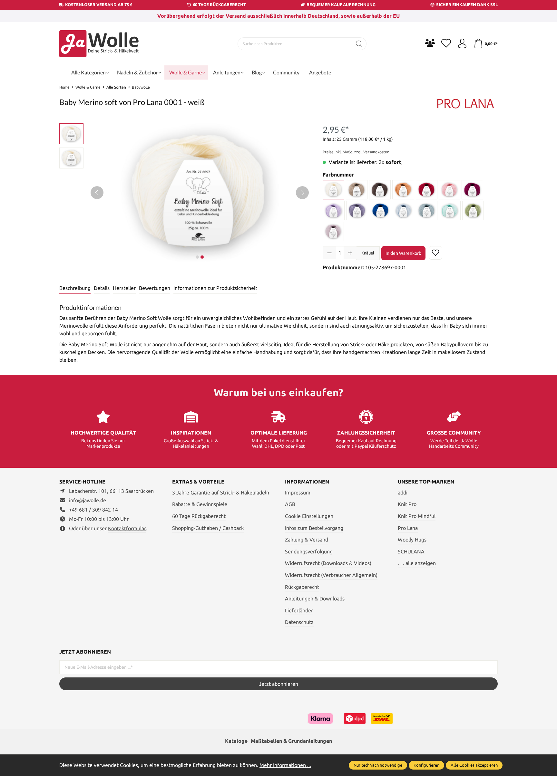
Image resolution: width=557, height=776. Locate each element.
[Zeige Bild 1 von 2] (197, 257)
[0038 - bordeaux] (472, 189)
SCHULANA (411, 551)
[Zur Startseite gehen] (99, 43)
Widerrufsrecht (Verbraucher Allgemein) (331, 575)
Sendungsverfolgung (309, 551)
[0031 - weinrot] (426, 189)
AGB (290, 504)
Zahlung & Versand (306, 539)
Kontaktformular (127, 528)
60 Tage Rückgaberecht (199, 516)
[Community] (430, 43)
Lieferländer (299, 610)
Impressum (297, 492)
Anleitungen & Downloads (315, 598)
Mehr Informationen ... (285, 765)
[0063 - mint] (450, 210)
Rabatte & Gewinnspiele (199, 504)
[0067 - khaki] (473, 210)
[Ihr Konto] (462, 44)
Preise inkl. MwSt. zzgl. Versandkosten (356, 152)
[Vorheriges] (97, 192)
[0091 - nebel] (333, 231)
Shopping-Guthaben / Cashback (208, 528)
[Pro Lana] (465, 103)
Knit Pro (407, 504)
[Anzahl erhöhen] (350, 252)
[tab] (75, 288)
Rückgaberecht (302, 587)
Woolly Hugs (412, 539)
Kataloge (236, 741)
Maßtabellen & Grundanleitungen (291, 741)
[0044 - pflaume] (357, 210)
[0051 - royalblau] (380, 210)
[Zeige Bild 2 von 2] (202, 257)
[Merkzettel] (446, 44)
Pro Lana (408, 528)
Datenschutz (299, 622)
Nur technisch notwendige (378, 765)
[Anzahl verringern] (329, 252)
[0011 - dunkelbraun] (380, 189)
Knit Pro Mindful (416, 516)
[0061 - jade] (426, 210)
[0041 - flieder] (334, 210)
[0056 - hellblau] (404, 210)
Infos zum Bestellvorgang (314, 528)
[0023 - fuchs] (403, 189)
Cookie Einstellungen (309, 516)
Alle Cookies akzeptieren (474, 765)
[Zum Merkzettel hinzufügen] (435, 252)
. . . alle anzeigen (417, 563)
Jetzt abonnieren (278, 684)
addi (402, 492)
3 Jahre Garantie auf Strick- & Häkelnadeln (220, 492)
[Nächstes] (302, 192)
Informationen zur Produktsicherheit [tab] (215, 288)
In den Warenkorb (403, 253)
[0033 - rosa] (449, 189)
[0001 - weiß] (334, 189)
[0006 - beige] (356, 189)
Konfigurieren (426, 765)
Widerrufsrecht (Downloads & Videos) (328, 563)
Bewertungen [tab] (154, 288)
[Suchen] (359, 43)
